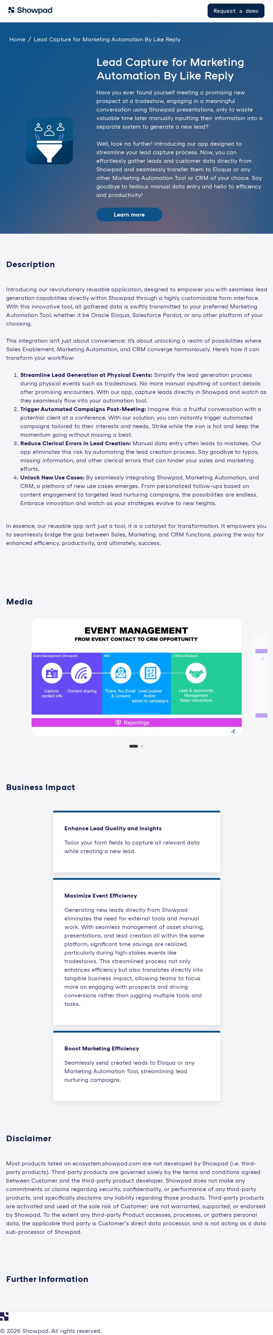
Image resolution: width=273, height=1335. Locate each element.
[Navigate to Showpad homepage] (30, 10)
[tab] (133, 746)
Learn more (129, 214)
